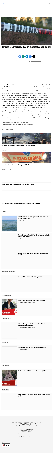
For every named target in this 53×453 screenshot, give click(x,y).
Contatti (28, 448)
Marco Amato (22, 278)
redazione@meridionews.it (27, 429)
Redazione (9, 49)
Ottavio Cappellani (23, 398)
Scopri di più (34, 425)
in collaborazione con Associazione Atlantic (27, 302)
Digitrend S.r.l (31, 436)
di (18, 278)
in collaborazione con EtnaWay (25, 372)
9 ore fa (6, 188)
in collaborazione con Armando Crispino (27, 327)
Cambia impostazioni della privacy (27, 440)
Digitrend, (3, 150)
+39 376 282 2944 (28, 431)
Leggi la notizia (21, 220)
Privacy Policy (37, 448)
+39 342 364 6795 (28, 430)
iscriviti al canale (36, 61)
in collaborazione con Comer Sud (25, 349)
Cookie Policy (47, 448)
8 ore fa (6, 150)
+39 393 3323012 (36, 433)
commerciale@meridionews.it (27, 433)
